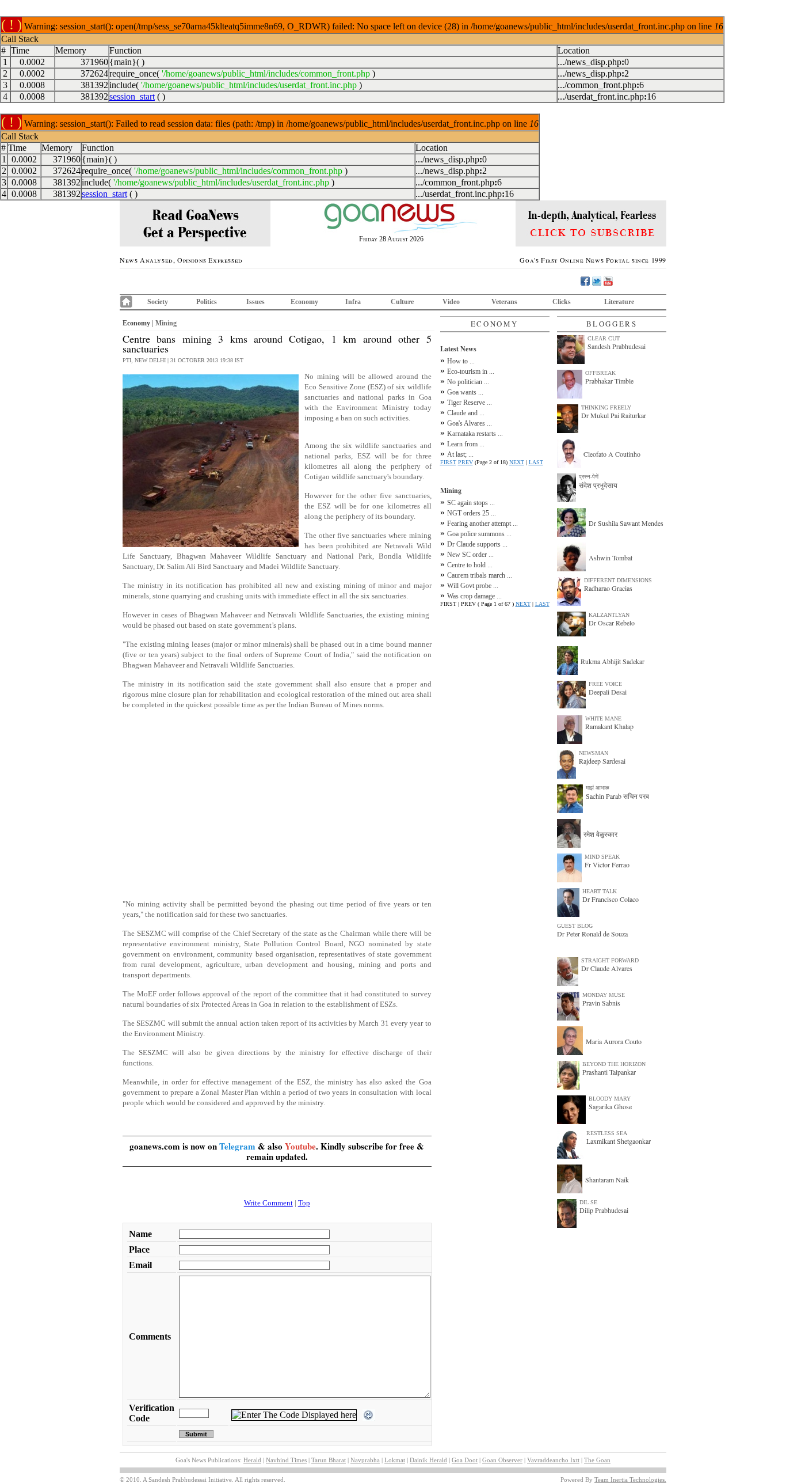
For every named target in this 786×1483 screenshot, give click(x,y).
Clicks (561, 302)
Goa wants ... (465, 392)
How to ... (461, 361)
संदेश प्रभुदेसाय (598, 485)
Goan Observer (502, 1460)
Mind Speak (602, 857)
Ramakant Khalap (609, 726)
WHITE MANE (603, 718)
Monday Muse (603, 995)
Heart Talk (599, 891)
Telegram (237, 1146)
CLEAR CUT (603, 338)
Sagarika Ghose (610, 1106)
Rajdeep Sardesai (602, 760)
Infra (353, 302)
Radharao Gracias (608, 588)
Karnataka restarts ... (475, 434)
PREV (465, 462)
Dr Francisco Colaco (610, 899)
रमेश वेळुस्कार (600, 834)
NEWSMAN (593, 753)
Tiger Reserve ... (469, 403)
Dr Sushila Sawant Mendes (626, 523)
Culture (402, 302)
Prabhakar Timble (609, 380)
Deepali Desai (608, 691)
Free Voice (605, 684)
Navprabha (365, 1460)
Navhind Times (286, 1460)
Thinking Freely (606, 407)
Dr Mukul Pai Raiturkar (613, 415)
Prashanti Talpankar (609, 1071)
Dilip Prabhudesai (603, 1210)
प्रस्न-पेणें (588, 476)
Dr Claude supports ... (477, 544)
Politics (206, 302)
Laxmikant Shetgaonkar (618, 1141)
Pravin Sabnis (601, 1002)
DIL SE (588, 1202)
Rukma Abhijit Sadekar (612, 661)
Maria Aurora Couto (614, 1041)
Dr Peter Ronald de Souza (592, 933)
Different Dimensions (618, 580)
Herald (252, 1460)
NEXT (516, 462)
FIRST (448, 462)
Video (451, 302)
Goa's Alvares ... (469, 423)
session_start (132, 96)
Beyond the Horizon (614, 1064)
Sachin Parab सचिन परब (617, 796)
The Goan (597, 1460)
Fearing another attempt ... (482, 523)
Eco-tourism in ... (470, 371)
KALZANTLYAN (609, 615)
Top (304, 1202)
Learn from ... (465, 444)
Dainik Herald (428, 1460)
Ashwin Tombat (610, 557)
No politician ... (468, 382)
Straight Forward (610, 960)
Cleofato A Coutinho (611, 453)
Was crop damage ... (474, 596)
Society (157, 302)
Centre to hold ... (470, 565)
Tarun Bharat (328, 1460)
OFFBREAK (600, 373)
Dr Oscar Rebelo (612, 622)
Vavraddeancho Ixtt (553, 1460)
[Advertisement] (277, 809)
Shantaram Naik (607, 1179)
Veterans (504, 302)
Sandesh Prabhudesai (616, 346)
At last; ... (460, 454)
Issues (255, 302)
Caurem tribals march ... (479, 575)
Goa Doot (465, 1460)
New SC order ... (470, 555)
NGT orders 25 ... (471, 513)
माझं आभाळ (597, 787)
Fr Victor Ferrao (607, 864)
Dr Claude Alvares (606, 968)
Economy (304, 302)
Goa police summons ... (479, 534)
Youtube (300, 1146)
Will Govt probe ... (472, 586)
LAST (536, 462)
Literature (619, 302)
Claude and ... (465, 413)
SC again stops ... (471, 503)
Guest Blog (575, 926)
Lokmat (394, 1460)
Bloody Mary (610, 1098)
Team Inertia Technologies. (630, 1479)
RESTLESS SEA (606, 1133)
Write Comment (268, 1202)
